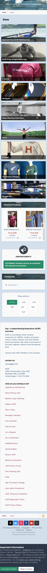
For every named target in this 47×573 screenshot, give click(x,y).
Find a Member (11, 421)
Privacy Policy (37, 528)
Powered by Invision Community (23, 534)
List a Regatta (10, 432)
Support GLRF (10, 404)
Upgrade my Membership (15, 387)
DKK (33, 307)
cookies (16, 557)
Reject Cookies (26, 569)
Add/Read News (11, 443)
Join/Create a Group (13, 466)
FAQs (7, 477)
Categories (12, 285)
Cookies (28, 530)
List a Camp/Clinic (12, 438)
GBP (12, 307)
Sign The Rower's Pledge (15, 483)
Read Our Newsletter (13, 460)
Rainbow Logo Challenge (14, 398)
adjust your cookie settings (30, 560)
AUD (23, 302)
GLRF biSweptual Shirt (12, 230)
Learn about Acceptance (14, 488)
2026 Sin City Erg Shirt (34, 230)
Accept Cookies (10, 569)
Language (25, 528)
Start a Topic (10, 410)
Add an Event (10, 427)
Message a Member (13, 415)
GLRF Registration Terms (14, 499)
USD (13, 302)
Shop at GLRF (10, 455)
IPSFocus (16, 528)
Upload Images (11, 449)
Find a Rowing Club (12, 471)
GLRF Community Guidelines (16, 494)
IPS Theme (7, 528)
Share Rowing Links (12, 393)
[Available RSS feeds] (43, 515)
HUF (23, 312)
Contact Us (20, 530)
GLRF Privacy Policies (13, 505)
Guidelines (27, 550)
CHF (22, 307)
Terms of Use (20, 552)
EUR (34, 302)
